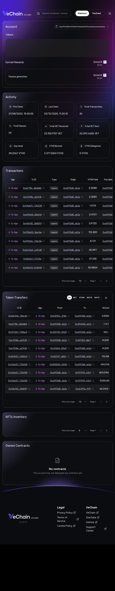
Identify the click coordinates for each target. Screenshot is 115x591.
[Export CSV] (106, 333)
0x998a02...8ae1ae (32, 268)
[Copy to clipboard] (107, 27)
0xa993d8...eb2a (71, 224)
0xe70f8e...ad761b (32, 233)
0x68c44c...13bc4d (17, 352)
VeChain (90, 548)
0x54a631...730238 (32, 241)
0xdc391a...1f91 (83, 424)
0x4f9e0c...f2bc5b (32, 277)
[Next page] (106, 316)
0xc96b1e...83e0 (58, 384)
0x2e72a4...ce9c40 (32, 286)
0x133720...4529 (58, 368)
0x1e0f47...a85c (58, 392)
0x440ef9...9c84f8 (32, 303)
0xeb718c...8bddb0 (32, 224)
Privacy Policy (64, 548)
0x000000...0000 (58, 400)
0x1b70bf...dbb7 (83, 376)
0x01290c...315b (58, 352)
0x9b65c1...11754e (32, 294)
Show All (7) (57, 90)
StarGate (91, 553)
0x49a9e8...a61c (83, 360)
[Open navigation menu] (110, 13)
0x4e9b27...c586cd (17, 392)
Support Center (90, 564)
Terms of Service (62, 555)
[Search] (38, 13)
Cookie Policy (64, 561)
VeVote (90, 558)
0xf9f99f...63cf (83, 408)
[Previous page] (100, 316)
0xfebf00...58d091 (32, 259)
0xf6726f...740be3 (17, 368)
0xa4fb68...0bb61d (32, 250)
